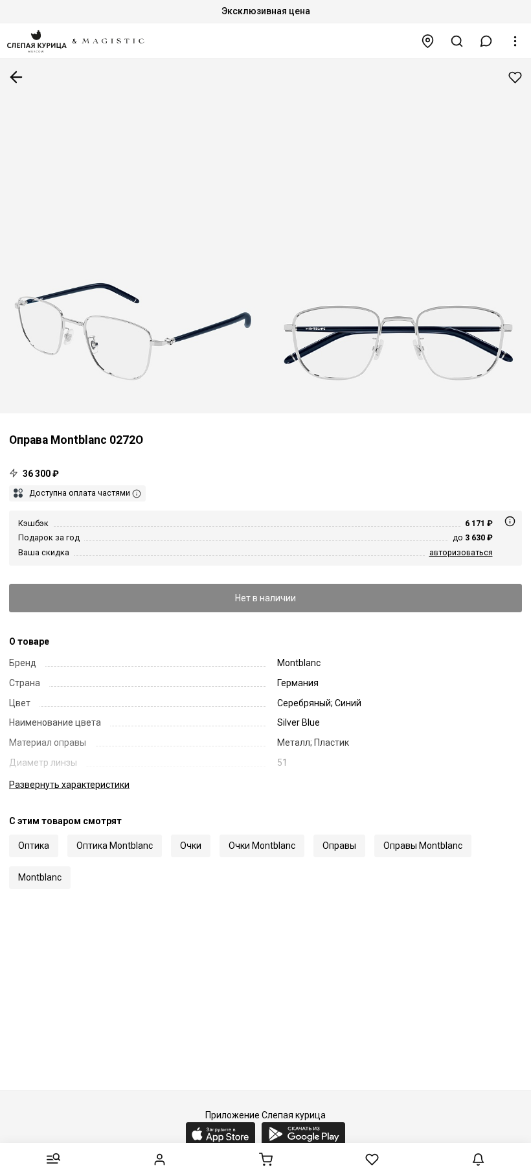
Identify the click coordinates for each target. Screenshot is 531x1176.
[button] (486, 41)
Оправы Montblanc (422, 845)
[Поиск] (457, 41)
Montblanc (40, 877)
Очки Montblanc (262, 845)
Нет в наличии (265, 598)
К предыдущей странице (16, 77)
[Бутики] (428, 41)
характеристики (69, 784)
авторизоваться (461, 552)
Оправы (339, 845)
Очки (190, 845)
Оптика (33, 845)
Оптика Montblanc (114, 845)
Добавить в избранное (515, 77)
